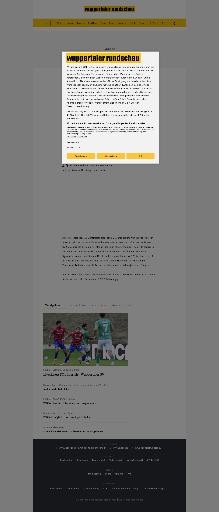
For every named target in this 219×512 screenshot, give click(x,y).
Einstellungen (81, 156)
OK (140, 156)
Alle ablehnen (111, 156)
